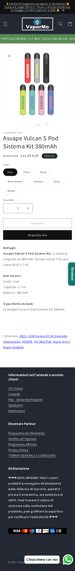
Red (12, 173)
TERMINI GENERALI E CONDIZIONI (32, 455)
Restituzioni (16, 411)
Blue (45, 173)
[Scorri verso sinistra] (28, 125)
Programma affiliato (22, 444)
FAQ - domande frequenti (25, 400)
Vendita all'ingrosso (22, 439)
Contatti (14, 394)
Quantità (8, 200)
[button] (5, 24)
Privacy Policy (18, 450)
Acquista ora (37, 235)
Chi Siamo (15, 388)
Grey (59, 182)
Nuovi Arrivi (61, 342)
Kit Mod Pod (42, 342)
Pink (29, 173)
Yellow (41, 182)
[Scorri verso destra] (46, 125)
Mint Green (18, 182)
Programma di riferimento (26, 433)
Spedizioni (15, 405)
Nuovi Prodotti (13, 347)
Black (14, 192)
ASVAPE (27, 342)
